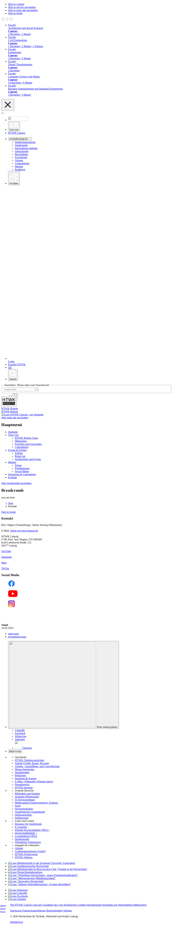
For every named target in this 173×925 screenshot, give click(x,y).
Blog (4, 562)
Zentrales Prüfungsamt (27, 796)
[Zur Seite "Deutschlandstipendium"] (25, 872)
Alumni (19, 160)
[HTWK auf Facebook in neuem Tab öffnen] (18, 896)
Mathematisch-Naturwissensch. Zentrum (36, 802)
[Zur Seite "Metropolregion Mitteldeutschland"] (32, 878)
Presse (18, 465)
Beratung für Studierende (28, 824)
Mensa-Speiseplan (24, 769)
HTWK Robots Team (26, 438)
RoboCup (20, 456)
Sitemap (67, 910)
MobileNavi (16, 922)
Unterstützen (21, 447)
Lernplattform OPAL (26, 836)
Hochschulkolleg (24, 808)
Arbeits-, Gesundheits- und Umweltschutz (37, 766)
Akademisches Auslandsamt (30, 811)
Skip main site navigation (14, 417)
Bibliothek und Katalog (27, 793)
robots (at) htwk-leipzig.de (24, 530)
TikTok (5, 568)
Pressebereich (22, 784)
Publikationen (22, 468)
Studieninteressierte (25, 142)
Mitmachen (21, 441)
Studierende (21, 145)
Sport (18, 805)
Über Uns (13, 435)
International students (26, 148)
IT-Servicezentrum (25, 799)
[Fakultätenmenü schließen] (7, 105)
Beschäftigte (21, 154)
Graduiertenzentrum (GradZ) (30, 851)
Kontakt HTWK (17, 364)
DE (10, 367)
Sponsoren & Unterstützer (22, 474)
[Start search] (37, 389)
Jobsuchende (22, 151)
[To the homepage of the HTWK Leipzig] (22, 414)
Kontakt (12, 477)
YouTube (6, 551)
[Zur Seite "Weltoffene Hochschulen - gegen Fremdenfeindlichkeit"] (43, 875)
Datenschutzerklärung (34, 910)
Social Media (22, 471)
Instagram (6, 557)
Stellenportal (21, 817)
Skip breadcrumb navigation (16, 483)
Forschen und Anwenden (28, 444)
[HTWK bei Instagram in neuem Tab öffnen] (18, 890)
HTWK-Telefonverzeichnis (29, 760)
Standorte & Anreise (25, 778)
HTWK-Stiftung (23, 857)
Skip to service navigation (22, 7)
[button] (14, 126)
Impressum (16, 910)
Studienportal (22, 839)
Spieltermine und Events (28, 459)
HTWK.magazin (24, 787)
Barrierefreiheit (54, 910)
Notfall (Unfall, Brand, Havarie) (32, 763)
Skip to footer (15, 13)
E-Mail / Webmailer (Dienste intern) (34, 781)
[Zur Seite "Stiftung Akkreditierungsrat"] (39, 884)
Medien (19, 166)
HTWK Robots (9, 411)
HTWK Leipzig (16, 132)
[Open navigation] (2, 113)
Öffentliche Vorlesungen (28, 842)
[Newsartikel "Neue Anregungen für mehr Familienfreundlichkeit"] (48, 869)
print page (13, 633)
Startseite (13, 431)
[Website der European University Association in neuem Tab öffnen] (41, 863)
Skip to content (16, 4)
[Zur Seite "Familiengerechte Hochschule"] (28, 866)
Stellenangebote (23, 814)
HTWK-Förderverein (26, 854)
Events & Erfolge (17, 450)
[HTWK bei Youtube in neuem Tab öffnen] (17, 899)
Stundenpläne (22, 772)
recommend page (17, 636)
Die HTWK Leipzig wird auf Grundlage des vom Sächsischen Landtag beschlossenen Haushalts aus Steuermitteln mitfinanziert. (78, 904)
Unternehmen (22, 163)
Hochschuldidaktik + (26, 833)
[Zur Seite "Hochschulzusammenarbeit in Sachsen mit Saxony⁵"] (26, 881)
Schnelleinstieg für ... (19, 139)
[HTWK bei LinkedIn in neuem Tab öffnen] (17, 893)
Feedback (20, 169)
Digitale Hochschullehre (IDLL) (32, 830)
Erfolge (19, 453)
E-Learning (21, 827)
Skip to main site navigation (23, 10)
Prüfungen (20, 775)
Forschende (21, 157)
